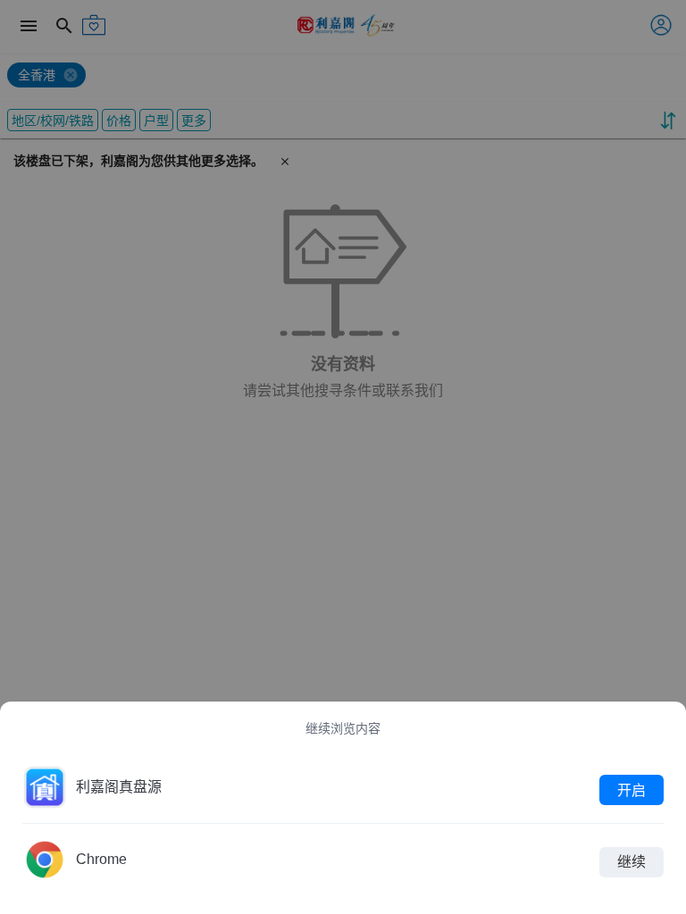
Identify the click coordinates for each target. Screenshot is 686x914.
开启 (631, 789)
